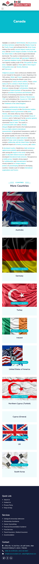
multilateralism (9, 161)
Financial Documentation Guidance (15, 527)
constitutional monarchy (10, 109)
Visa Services (8, 529)
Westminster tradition (29, 109)
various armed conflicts (20, 82)
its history (18, 144)
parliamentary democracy (17, 107)
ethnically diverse (11, 138)
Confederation (23, 88)
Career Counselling (10, 524)
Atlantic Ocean (29, 45)
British (13, 77)
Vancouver (8, 69)
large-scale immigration (16, 140)
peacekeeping (13, 166)
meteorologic (15, 58)
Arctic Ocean (32, 47)
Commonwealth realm (10, 125)
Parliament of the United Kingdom (15, 103)
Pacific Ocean (9, 47)
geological (25, 58)
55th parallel (28, 63)
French (20, 77)
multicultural (23, 138)
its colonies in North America (19, 84)
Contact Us (7, 502)
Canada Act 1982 (25, 99)
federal (12, 90)
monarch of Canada (19, 120)
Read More (15, 223)
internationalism (21, 161)
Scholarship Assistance (11, 521)
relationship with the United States (18, 142)
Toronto (19, 67)
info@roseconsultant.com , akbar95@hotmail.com (20, 554)
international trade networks (18, 157)
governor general (31, 118)
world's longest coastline (19, 52)
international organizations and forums (17, 169)
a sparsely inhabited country (12, 60)
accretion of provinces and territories (19, 93)
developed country (9, 148)
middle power (7, 159)
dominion (18, 90)
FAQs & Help (8, 508)
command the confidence (12, 116)
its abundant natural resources (15, 155)
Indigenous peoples (8, 73)
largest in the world (19, 152)
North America (21, 43)
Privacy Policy (8, 505)
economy (25, 144)
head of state (13, 122)
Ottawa (20, 65)
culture (33, 144)
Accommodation (9, 535)
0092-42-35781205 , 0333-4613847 (16, 551)
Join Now (24, 223)
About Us (7, 500)
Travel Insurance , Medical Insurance (15, 532)
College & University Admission (14, 519)
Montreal (25, 67)
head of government (17, 112)
